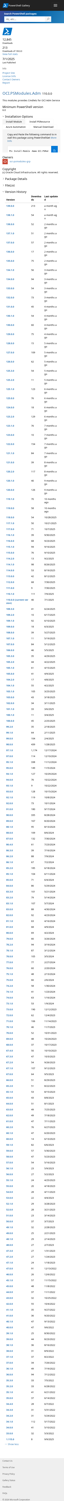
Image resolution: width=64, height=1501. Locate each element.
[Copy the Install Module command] (54, 151)
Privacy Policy (8, 1474)
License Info (9, 76)
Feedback (6, 1486)
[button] (3, 116)
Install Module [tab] (14, 121)
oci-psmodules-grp (20, 161)
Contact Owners (11, 79)
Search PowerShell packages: (20, 13)
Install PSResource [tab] (40, 121)
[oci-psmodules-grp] (5, 161)
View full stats (10, 54)
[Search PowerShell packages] (48, 19)
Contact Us (7, 1460)
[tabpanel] (32, 144)
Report (6, 82)
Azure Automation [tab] (16, 126)
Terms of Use (8, 1467)
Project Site (8, 72)
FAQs (4, 1493)
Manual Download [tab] (43, 126)
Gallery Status (8, 1480)
